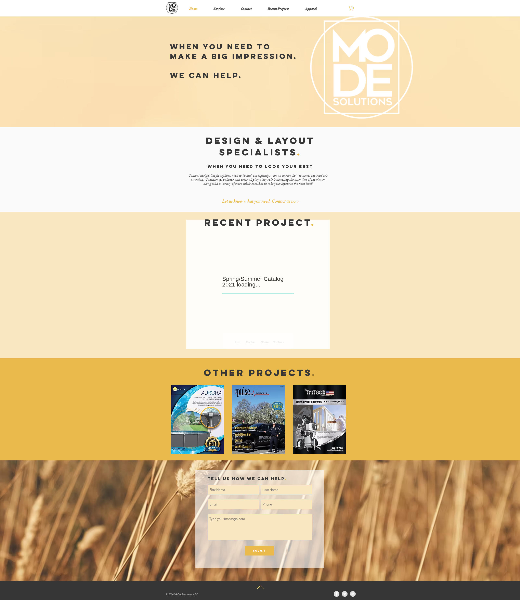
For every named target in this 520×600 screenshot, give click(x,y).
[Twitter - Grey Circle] (345, 594)
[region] (197, 419)
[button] (352, 8)
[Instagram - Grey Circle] (353, 594)
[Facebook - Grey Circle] (336, 594)
